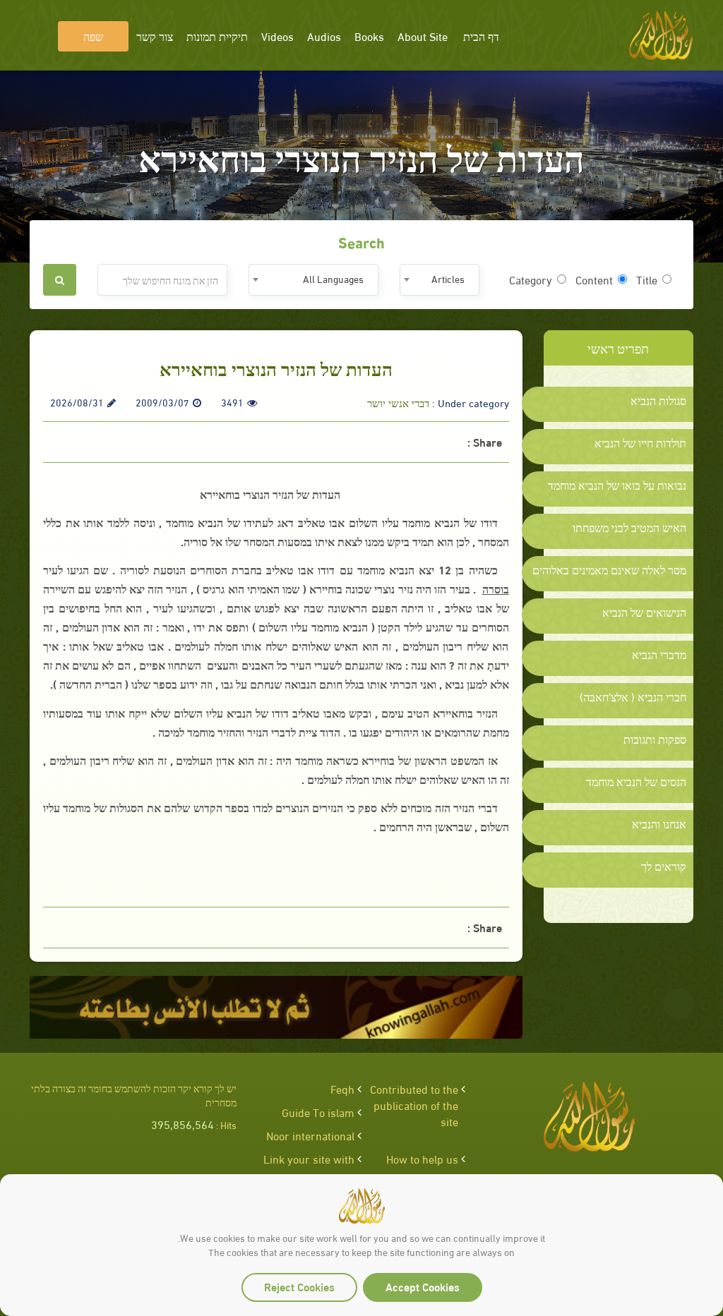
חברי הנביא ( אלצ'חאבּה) (633, 696)
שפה (93, 36)
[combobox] (439, 280)
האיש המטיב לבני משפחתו (629, 527)
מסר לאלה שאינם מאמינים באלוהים (609, 569)
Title (646, 279)
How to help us (422, 1158)
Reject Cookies (299, 1286)
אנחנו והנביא (659, 823)
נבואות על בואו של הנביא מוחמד (617, 484)
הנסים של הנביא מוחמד (636, 781)
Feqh (342, 1088)
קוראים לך (663, 865)
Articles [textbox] (448, 278)
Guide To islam (318, 1112)
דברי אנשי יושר (398, 402)
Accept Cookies (423, 1286)
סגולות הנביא (658, 400)
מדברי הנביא (659, 654)
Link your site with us (308, 1166)
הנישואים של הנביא (644, 611)
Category (530, 279)
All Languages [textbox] (333, 278)
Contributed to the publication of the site (414, 1104)
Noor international (310, 1135)
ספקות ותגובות (654, 738)
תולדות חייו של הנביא (640, 442)
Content (594, 279)
